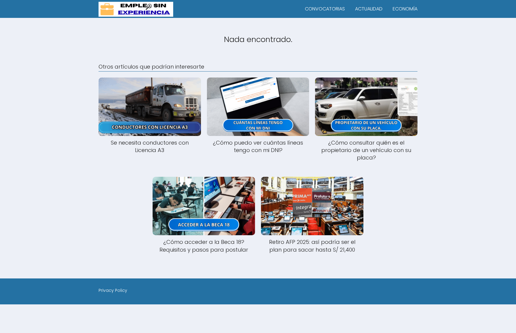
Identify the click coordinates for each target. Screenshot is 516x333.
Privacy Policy (113, 290)
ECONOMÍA (405, 8)
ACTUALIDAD (369, 8)
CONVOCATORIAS (325, 8)
